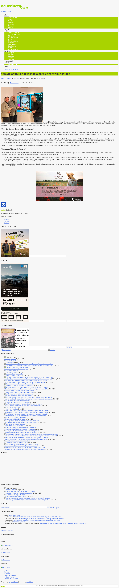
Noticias (6, 16)
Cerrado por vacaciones (11, 409)
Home (2, 78)
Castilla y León (12, 17)
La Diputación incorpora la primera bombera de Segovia (20, 422)
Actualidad (8, 78)
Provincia (7, 51)
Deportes (10, 22)
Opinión (6, 31)
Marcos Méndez (13, 41)
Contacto (7, 573)
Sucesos (6, 29)
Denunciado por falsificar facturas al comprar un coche (20, 446)
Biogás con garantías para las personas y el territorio (19, 429)
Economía (11, 24)
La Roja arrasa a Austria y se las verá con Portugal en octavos (22, 405)
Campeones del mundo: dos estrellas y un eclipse (18, 385)
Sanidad (10, 27)
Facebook (7, 221)
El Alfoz (10, 21)
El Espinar (11, 52)
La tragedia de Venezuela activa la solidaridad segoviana (20, 432)
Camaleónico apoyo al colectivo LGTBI (16, 442)
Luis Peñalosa (12, 46)
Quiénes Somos (9, 577)
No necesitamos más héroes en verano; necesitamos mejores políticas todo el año (28, 365)
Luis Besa (11, 42)
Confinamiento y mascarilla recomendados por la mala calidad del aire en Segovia (28, 379)
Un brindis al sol (9, 362)
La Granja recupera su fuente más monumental (18, 395)
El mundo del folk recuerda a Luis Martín (16, 402)
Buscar (6, 63)
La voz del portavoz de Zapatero (14, 426)
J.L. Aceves (11, 36)
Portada (6, 572)
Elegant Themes (13, 582)
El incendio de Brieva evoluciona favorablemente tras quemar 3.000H (24, 382)
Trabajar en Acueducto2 (11, 578)
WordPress (29, 582)
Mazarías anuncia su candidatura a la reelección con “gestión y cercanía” (25, 389)
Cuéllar (10, 58)
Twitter (6, 223)
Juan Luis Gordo (13, 49)
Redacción (14, 82)
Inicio (6, 14)
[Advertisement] (56, 469)
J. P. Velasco (11, 39)
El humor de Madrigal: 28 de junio (14, 419)
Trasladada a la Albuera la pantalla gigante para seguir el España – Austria (26, 412)
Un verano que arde (10, 372)
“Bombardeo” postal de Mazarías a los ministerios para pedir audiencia (25, 415)
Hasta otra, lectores (10, 359)
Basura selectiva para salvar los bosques (16, 369)
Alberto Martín (12, 44)
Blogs (6, 570)
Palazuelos (11, 56)
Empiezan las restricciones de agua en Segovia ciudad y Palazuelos (24, 449)
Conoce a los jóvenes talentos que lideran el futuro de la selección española (26, 500)
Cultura (10, 19)
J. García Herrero (13, 37)
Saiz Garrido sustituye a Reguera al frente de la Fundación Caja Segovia (25, 439)
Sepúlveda (11, 59)
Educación (11, 26)
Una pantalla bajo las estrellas (13, 375)
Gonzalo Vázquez (13, 32)
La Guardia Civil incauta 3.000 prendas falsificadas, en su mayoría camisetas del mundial (30, 436)
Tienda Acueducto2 (10, 575)
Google (6, 219)
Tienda (6, 66)
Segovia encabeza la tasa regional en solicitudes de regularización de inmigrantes (28, 399)
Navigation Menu (6, 11)
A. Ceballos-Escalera (14, 34)
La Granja (11, 54)
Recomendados (12, 64)
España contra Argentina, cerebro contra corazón (18, 392)
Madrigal (10, 47)
